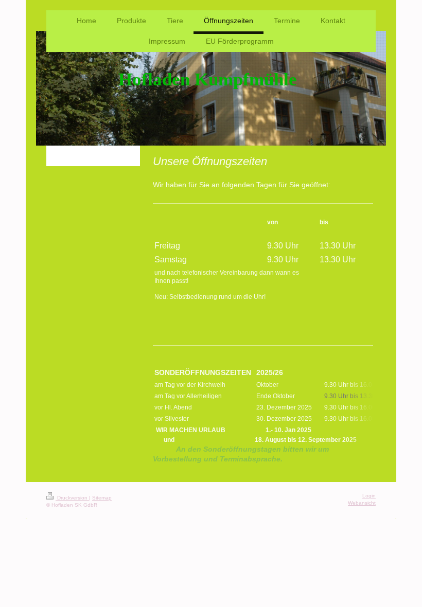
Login (369, 495)
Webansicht (362, 503)
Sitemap (102, 498)
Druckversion (72, 498)
